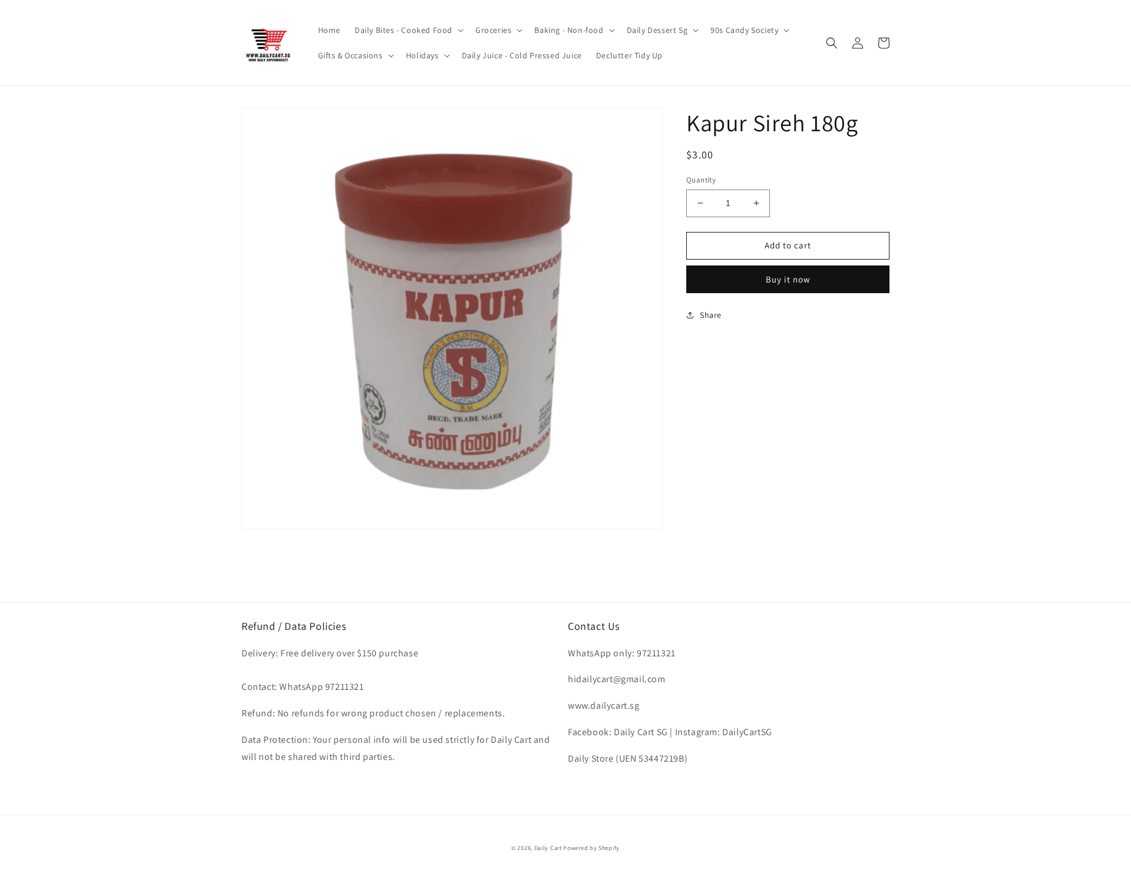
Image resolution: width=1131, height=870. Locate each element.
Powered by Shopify (591, 848)
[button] (408, 30)
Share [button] (711, 315)
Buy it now (788, 279)
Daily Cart (548, 848)
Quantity (701, 180)
